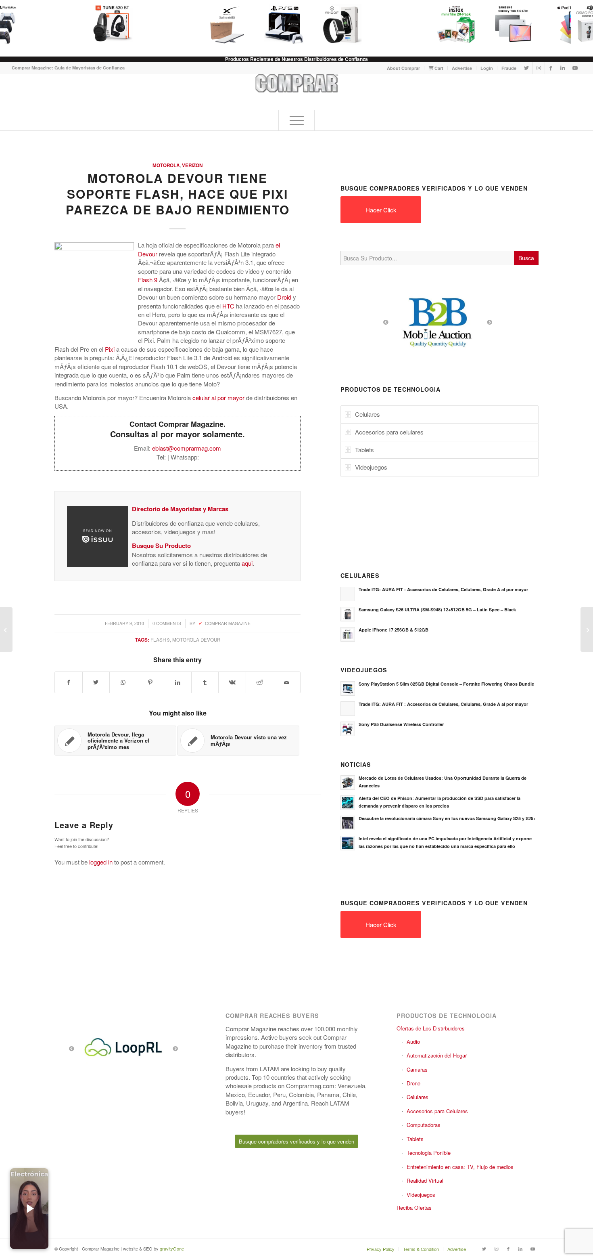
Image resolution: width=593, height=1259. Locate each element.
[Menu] (296, 120)
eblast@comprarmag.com (186, 448)
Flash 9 (147, 279)
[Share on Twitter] (96, 682)
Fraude (508, 68)
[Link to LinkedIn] (563, 68)
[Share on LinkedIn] (177, 682)
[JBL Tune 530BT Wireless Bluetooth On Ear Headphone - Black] (108, 24)
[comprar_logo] (296, 92)
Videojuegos (421, 1194)
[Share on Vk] (232, 682)
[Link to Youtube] (575, 68)
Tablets (415, 1139)
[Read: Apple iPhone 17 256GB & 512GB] (347, 634)
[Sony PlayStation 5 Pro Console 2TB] (279, 24)
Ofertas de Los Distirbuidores (431, 1028)
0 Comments (166, 623)
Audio (413, 1041)
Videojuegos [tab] (371, 467)
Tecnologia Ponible (429, 1152)
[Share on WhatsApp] (123, 682)
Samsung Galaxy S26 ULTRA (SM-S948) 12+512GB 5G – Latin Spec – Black (437, 609)
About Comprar (403, 68)
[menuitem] (403, 68)
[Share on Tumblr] (205, 682)
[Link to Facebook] (551, 68)
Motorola (166, 165)
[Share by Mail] (286, 682)
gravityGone (172, 1248)
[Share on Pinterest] (150, 682)
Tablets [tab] (364, 449)
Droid (284, 297)
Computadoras (424, 1125)
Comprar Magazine (228, 623)
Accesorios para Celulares (437, 1111)
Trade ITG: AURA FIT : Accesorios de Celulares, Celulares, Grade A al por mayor (443, 589)
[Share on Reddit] (259, 682)
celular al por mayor (218, 397)
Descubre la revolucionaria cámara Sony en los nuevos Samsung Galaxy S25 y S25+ (447, 818)
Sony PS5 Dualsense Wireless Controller (401, 724)
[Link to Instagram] (539, 68)
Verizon (192, 165)
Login (486, 68)
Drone (413, 1083)
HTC (228, 306)
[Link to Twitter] (526, 68)
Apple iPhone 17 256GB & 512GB (393, 630)
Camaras (417, 1069)
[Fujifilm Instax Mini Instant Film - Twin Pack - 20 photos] (451, 24)
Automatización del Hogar (437, 1055)
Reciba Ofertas (414, 1207)
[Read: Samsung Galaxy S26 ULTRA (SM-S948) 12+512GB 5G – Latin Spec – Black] (347, 614)
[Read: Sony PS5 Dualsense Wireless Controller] (347, 729)
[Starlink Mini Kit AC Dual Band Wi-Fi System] (222, 24)
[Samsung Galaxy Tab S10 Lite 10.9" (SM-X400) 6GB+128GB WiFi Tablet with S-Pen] (509, 24)
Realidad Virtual (425, 1180)
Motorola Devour (196, 639)
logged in (101, 862)
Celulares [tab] (367, 414)
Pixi (110, 349)
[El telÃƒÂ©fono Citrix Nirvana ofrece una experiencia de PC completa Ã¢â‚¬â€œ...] (6, 629)
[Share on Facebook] (68, 682)
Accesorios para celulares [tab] (389, 432)
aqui (247, 563)
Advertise (462, 68)
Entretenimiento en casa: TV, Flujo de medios (460, 1167)
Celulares (417, 1097)
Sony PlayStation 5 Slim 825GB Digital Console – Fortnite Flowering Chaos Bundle (446, 684)
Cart (438, 68)
